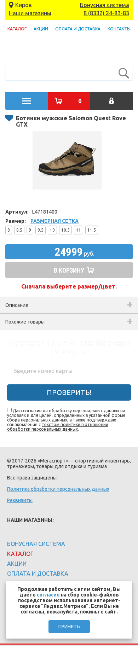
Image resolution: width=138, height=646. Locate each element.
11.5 (91, 230)
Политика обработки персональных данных (58, 489)
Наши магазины (30, 13)
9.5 (41, 230)
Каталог (17, 29)
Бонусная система (104, 5)
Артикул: (17, 212)
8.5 (19, 230)
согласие (48, 595)
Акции (41, 29)
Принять (69, 626)
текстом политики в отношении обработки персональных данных (57, 426)
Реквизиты (20, 500)
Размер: (15, 221)
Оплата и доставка (77, 29)
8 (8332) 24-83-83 (106, 13)
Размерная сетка (54, 221)
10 (52, 230)
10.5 (65, 230)
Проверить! (69, 392)
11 (78, 230)
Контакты (119, 29)
